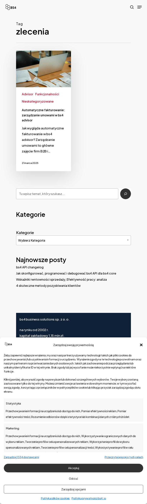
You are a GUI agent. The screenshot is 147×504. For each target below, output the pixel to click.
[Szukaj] (125, 193)
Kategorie (25, 232)
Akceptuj (73, 468)
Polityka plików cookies (55, 498)
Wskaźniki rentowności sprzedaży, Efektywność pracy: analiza (61, 279)
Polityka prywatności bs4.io (89, 498)
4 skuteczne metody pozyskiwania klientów (48, 286)
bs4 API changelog (30, 267)
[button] (141, 345)
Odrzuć (73, 478)
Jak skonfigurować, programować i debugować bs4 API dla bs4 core (66, 273)
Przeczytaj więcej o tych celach (124, 457)
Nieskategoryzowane (38, 101)
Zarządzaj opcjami (73, 489)
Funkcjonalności (47, 94)
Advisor (27, 94)
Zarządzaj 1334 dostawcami (21, 457)
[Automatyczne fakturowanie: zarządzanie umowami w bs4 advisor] (43, 111)
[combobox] (73, 240)
